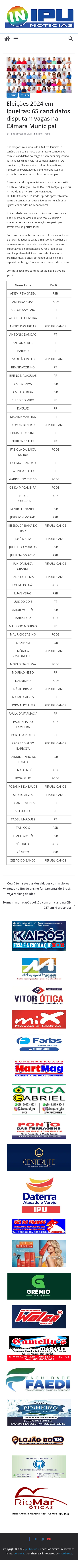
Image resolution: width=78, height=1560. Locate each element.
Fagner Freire (43, 133)
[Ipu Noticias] (7, 38)
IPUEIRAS (12, 95)
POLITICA (25, 95)
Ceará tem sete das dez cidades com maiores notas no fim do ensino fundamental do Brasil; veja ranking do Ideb (39, 888)
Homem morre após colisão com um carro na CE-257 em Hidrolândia (37, 905)
